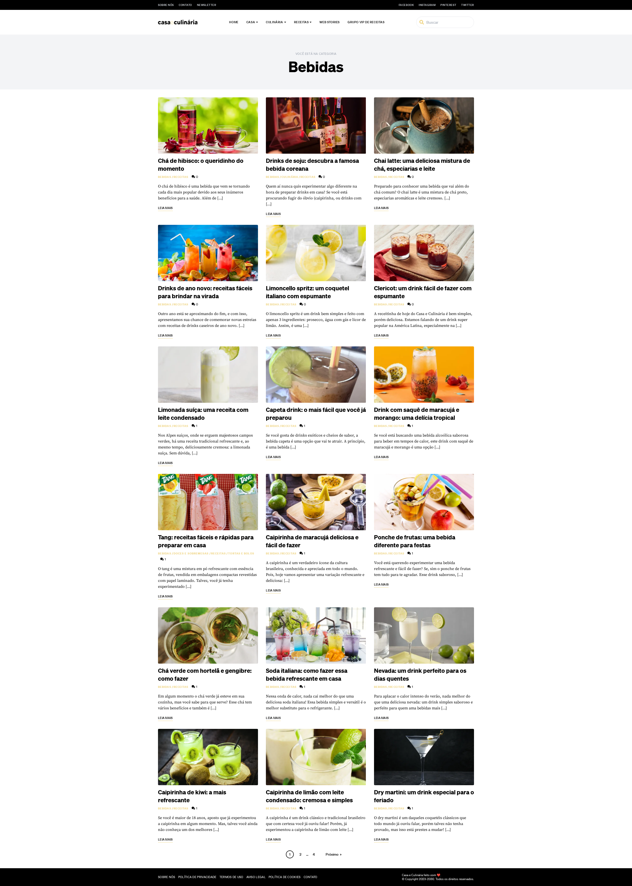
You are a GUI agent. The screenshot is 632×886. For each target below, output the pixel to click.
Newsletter (206, 5)
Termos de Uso (231, 877)
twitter (467, 5)
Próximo (332, 854)
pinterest (448, 5)
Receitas (301, 22)
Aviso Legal (256, 877)
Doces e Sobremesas (191, 553)
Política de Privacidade (197, 877)
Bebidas (164, 177)
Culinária (274, 22)
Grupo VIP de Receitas (366, 22)
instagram (427, 5)
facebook (406, 5)
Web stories (329, 22)
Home (233, 22)
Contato (185, 5)
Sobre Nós (166, 5)
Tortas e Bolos (241, 553)
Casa (250, 22)
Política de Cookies (285, 877)
